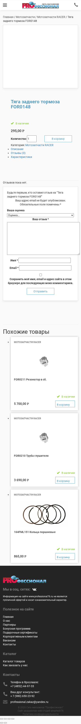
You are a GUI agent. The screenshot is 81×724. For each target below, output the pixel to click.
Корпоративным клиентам (20, 636)
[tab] (44, 149)
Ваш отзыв (40, 219)
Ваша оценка (16, 210)
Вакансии (9, 640)
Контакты (9, 644)
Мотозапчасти (25, 17)
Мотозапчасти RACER (51, 17)
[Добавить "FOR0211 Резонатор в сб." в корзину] (65, 404)
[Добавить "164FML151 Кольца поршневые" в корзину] (65, 556)
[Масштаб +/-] (12, 718)
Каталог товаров (14, 661)
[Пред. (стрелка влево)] (1, 722)
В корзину (58, 138)
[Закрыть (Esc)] (1, 718)
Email (14, 267)
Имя (14, 260)
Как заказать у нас (15, 665)
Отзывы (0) (18, 153)
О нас (6, 620)
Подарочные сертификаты (20, 632)
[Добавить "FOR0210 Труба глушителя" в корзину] (65, 480)
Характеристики (21, 156)
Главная (8, 17)
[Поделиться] (5, 718)
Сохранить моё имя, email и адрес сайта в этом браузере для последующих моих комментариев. (40, 281)
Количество (18, 138)
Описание (17, 149)
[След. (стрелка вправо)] (5, 722)
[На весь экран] (9, 718)
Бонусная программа (16, 628)
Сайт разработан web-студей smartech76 (41, 710)
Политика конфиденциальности (41, 714)
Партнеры (9, 624)
